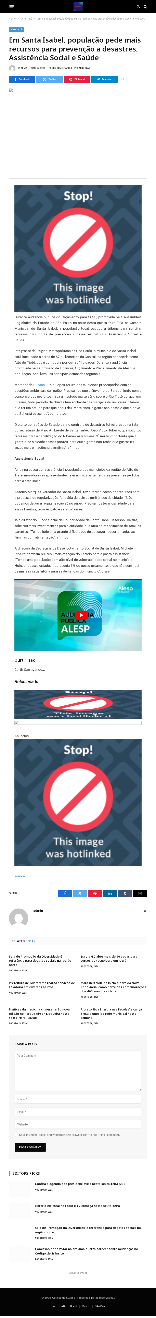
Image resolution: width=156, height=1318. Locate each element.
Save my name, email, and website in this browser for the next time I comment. (69, 1134)
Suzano (39, 385)
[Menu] (12, 6)
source (19, 876)
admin (24, 68)
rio (93, 396)
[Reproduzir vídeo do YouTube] (81, 615)
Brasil (73, 1306)
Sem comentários (62, 68)
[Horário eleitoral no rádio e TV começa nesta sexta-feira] (20, 1211)
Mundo (86, 1306)
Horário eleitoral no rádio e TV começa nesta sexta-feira (77, 1206)
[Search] (145, 6)
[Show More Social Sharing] (123, 79)
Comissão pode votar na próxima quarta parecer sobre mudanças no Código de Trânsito (86, 1251)
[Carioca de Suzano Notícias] (78, 6)
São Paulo (101, 1306)
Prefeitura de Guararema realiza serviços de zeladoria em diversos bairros (42, 985)
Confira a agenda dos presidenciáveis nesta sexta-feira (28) (80, 1184)
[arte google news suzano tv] (78, 311)
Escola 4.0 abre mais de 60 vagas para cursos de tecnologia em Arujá (109, 958)
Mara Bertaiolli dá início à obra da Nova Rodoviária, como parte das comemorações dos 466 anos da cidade (113, 987)
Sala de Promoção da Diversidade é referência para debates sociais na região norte (40, 960)
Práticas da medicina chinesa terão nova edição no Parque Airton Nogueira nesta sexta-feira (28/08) (39, 1013)
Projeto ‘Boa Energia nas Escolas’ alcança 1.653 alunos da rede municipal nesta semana (111, 1013)
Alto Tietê (16, 29)
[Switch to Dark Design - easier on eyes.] (138, 7)
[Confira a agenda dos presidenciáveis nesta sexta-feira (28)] (20, 1189)
